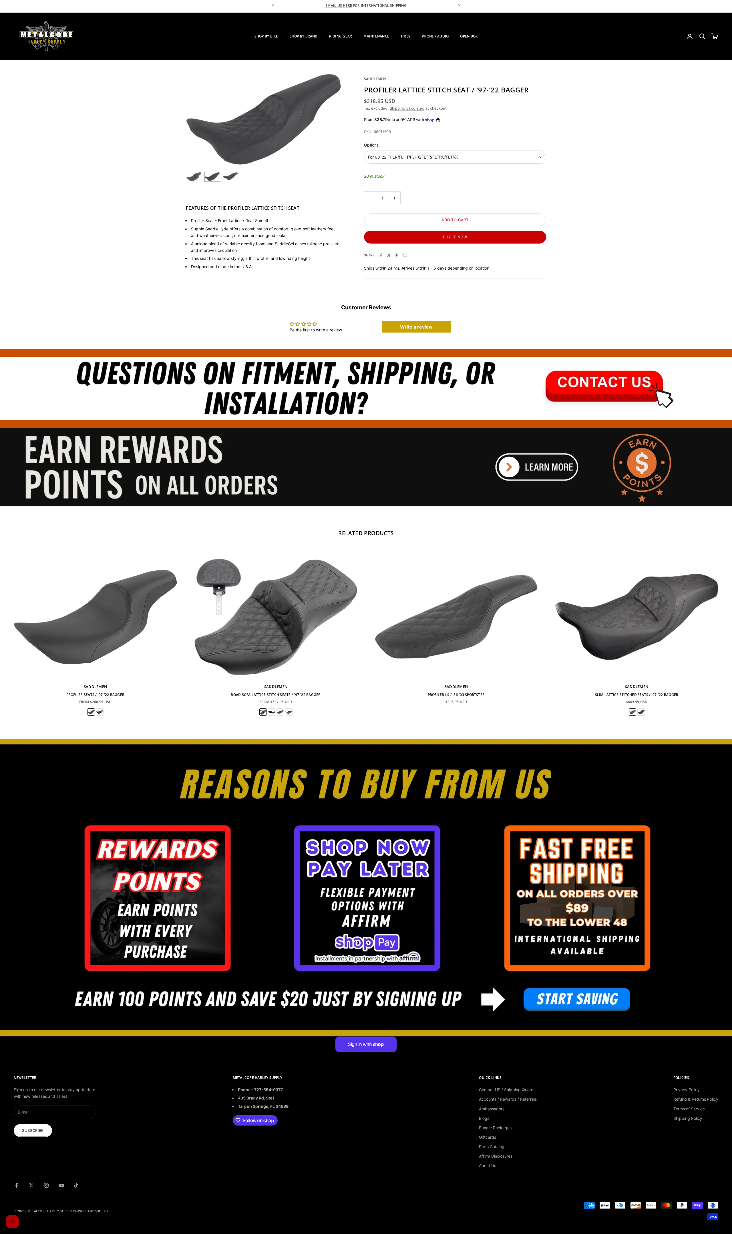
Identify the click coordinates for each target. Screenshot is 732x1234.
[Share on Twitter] (389, 255)
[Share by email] (405, 255)
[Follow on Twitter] (31, 1185)
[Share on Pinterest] (397, 255)
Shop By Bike (266, 36)
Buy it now (455, 237)
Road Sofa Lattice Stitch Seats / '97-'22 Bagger (276, 694)
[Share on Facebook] (381, 255)
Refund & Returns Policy (695, 1099)
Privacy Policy (686, 1089)
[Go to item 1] (194, 177)
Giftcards (487, 1137)
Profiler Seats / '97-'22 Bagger (95, 694)
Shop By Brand (304, 36)
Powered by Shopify (90, 1211)
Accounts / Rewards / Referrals (508, 1099)
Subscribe (33, 1130)
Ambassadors (491, 1108)
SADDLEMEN (375, 78)
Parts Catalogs (492, 1146)
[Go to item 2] (212, 177)
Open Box (469, 36)
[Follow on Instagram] (46, 1185)
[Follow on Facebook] (16, 1185)
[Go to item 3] (230, 176)
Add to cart (454, 219)
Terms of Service (689, 1108)
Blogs (484, 1118)
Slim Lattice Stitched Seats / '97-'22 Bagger (637, 694)
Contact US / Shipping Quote (506, 1089)
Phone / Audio (435, 36)
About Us (487, 1165)
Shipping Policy (687, 1118)
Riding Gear (340, 36)
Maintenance (376, 36)
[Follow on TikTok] (76, 1185)
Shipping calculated (407, 108)
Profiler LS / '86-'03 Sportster (456, 694)
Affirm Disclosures (495, 1156)
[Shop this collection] (366, 388)
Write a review (416, 327)
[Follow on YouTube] (61, 1185)
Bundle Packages (495, 1127)
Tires (405, 36)
